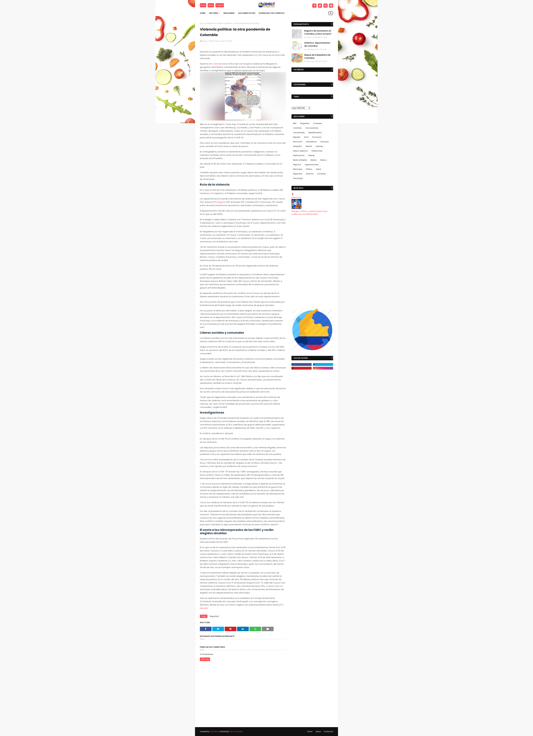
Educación (297, 141)
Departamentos (315, 132)
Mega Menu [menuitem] (229, 13)
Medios (314, 160)
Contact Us (328, 731)
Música (323, 160)
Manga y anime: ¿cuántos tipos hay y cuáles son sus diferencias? (309, 213)
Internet (311, 155)
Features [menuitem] (213, 13)
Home (203, 5)
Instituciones (316, 151)
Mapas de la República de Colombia (317, 56)
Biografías (304, 123)
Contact (219, 5)
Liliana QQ (296, 197)
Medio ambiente (300, 160)
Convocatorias (311, 128)
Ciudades (317, 123)
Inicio (202, 23)
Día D (306, 137)
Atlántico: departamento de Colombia (317, 44)
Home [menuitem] (202, 13)
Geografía (297, 146)
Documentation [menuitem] (246, 13)
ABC (295, 123)
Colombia (217, 63)
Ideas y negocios (300, 151)
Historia (309, 146)
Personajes (297, 169)
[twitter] (320, 6)
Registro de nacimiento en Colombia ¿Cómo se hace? (318, 32)
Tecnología (298, 178)
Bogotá (221, 202)
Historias (319, 146)
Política (309, 169)
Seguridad (210, 23)
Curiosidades (299, 132)
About (210, 5)
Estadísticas (311, 141)
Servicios (310, 174)
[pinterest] (331, 6)
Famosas (324, 141)
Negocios (297, 164)
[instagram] (325, 6)
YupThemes (215, 731)
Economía (316, 137)
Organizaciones (311, 164)
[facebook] (314, 6)
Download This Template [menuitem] (271, 13)
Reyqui (205, 41)
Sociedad (321, 174)
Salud (318, 169)
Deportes (296, 137)
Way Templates (236, 731)
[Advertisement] (312, 262)
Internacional (298, 155)
